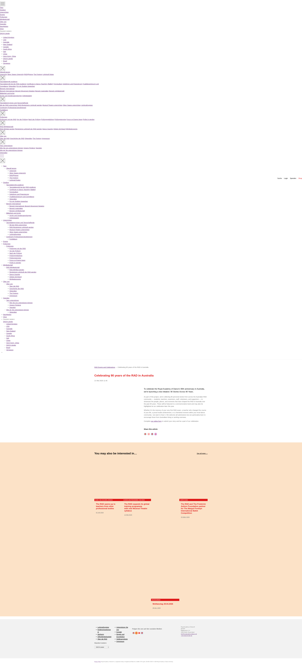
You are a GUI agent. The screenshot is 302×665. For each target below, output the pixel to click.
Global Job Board (59, 129)
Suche (279, 178)
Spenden (3, 24)
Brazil (5, 61)
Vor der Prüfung (22, 119)
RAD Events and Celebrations (104, 367)
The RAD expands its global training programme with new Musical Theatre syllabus (136, 507)
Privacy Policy (97, 661)
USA (4, 40)
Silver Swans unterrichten (72, 105)
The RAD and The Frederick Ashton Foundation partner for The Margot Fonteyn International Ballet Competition (193, 508)
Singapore (6, 63)
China (5, 54)
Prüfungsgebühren (47, 119)
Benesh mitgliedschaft (56, 91)
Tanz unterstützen (6, 146)
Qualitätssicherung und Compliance (21, 197)
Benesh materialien (42, 91)
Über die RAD (5, 138)
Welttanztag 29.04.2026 (163, 604)
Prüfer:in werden (88, 119)
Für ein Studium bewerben (25, 86)
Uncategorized (156, 599)
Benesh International (7, 89)
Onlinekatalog (27, 96)
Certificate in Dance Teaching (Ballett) (40, 84)
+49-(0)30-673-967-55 (186, 635)
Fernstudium (58, 84)
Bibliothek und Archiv (7, 93)
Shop (2, 29)
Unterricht (3, 74)
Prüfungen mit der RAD (8, 119)
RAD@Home (28, 74)
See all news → (202, 453)
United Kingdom (8, 37)
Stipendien (12, 86)
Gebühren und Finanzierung (72, 84)
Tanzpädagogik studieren (8, 81)
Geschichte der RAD (17, 138)
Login (286, 178)
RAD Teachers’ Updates (106, 499)
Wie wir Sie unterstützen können (11, 150)
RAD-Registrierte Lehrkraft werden (30, 105)
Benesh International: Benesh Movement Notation (17, 91)
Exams (97, 499)
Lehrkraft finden (48, 74)
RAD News (142, 499)
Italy (4, 51)
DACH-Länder (5, 33)
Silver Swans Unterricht (15, 74)
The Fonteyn (38, 74)
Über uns (3, 22)
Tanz (1, 7)
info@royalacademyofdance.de (189, 634)
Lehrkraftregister (87, 105)
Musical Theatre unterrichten (52, 105)
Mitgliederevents (71, 129)
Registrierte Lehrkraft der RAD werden (28, 129)
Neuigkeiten (4, 26)
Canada (6, 47)
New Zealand (7, 44)
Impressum (46, 138)
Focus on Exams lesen (74, 119)
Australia (6, 42)
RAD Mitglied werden (7, 129)
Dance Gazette (47, 129)
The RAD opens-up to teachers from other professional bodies (105, 506)
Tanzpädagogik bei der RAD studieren (13, 84)
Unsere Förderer (29, 148)
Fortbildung (4, 110)
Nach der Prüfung (34, 119)
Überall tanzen (5, 72)
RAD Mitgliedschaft (6, 126)
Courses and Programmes (131, 499)
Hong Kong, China (9, 56)
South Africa (7, 49)
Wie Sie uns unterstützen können (11, 148)
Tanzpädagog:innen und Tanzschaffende (14, 103)
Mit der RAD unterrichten (8, 105)
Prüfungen (3, 17)
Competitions (184, 499)
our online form (156, 421)
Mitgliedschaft (5, 19)
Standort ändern (100, 643)
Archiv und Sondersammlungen (11, 96)
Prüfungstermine (60, 119)
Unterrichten (4, 12)
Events (2, 14)
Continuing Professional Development (13, 107)
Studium (3, 10)
